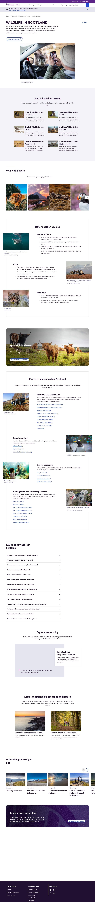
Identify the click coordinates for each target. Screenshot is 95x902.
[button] (87, 9)
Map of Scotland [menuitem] (73, 5)
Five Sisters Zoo (17, 449)
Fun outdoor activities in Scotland (36, 791)
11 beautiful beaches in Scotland (57, 791)
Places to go (32, 5)
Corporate (30, 900)
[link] (87, 5)
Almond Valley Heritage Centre (22, 452)
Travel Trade (31, 895)
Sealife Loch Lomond (43, 476)
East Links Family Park (19, 519)
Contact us (9, 889)
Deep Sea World (41, 473)
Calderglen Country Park (44, 425)
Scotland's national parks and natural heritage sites (77, 792)
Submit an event (11, 895)
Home (7, 16)
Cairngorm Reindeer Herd (44, 419)
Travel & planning (62, 5)
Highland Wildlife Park (43, 410)
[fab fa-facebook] (50, 893)
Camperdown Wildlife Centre (45, 416)
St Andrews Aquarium (43, 479)
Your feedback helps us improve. (17, 10)
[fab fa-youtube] (50, 890)
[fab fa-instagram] (54, 893)
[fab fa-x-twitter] (54, 890)
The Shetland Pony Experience (22, 507)
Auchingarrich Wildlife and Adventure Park (49, 407)
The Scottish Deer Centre (44, 422)
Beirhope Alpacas (18, 504)
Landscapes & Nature (24, 16)
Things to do (41, 5)
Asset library (31, 898)
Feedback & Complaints (12, 892)
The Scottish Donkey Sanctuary (22, 510)
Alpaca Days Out (18, 501)
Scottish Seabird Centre (44, 482)
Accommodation (51, 5)
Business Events (31, 889)
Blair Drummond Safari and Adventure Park (49, 404)
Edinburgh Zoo (17, 446)
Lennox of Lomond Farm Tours (22, 513)
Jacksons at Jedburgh (19, 516)
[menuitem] (31, 5)
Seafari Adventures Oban (20, 522)
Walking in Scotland (14, 790)
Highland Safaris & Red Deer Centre (47, 413)
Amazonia (40, 428)
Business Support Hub (33, 892)
